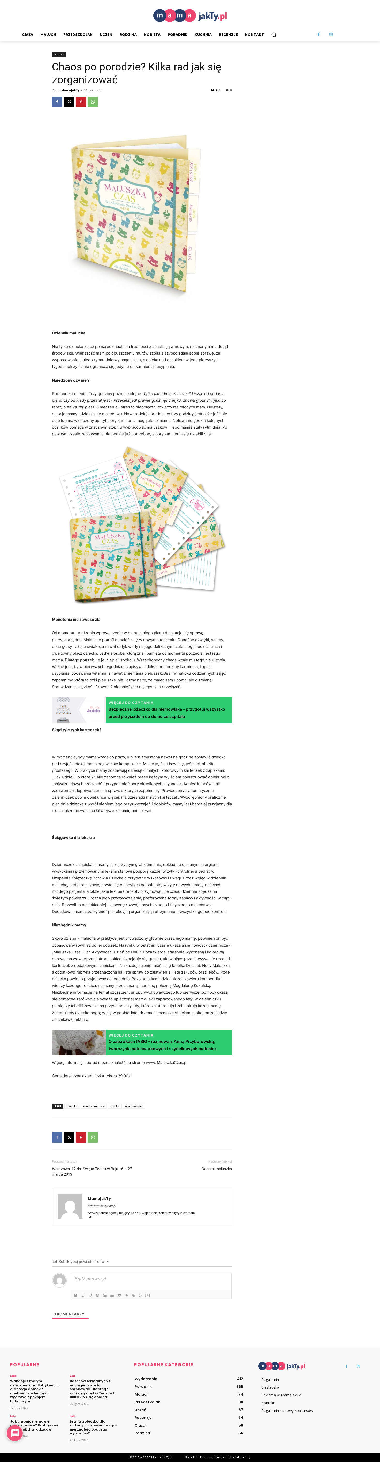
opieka (114, 1106)
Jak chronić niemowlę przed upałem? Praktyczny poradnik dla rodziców (34, 1425)
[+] (147, 1295)
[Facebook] (319, 34)
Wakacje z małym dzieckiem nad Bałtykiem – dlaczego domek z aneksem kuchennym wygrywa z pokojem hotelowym (34, 1391)
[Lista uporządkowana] (104, 1295)
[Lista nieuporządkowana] (112, 1295)
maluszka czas (93, 1106)
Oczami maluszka (217, 1169)
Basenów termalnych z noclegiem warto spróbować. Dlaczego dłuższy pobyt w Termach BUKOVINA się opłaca (92, 1389)
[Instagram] (331, 34)
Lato (13, 1375)
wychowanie (134, 1106)
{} (140, 1295)
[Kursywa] (83, 1295)
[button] (274, 34)
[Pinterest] (81, 102)
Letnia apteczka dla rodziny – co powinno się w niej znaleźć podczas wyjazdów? (93, 1427)
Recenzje (59, 54)
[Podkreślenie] (90, 1295)
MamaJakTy (70, 90)
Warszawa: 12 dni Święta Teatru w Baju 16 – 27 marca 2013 (92, 1172)
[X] (69, 102)
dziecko (72, 1106)
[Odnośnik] (133, 1295)
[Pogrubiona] (75, 1295)
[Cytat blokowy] (119, 1295)
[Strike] (97, 1295)
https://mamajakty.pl (102, 1206)
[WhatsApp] (93, 102)
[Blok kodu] (126, 1295)
